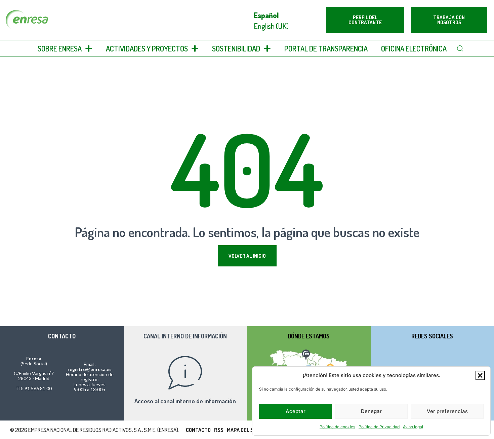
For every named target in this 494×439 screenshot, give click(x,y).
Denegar (371, 411)
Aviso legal (413, 426)
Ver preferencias (447, 411)
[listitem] (305, 353)
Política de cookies (337, 426)
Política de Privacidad (379, 426)
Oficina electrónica (414, 48)
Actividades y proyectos (147, 48)
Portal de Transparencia (326, 48)
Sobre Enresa (60, 48)
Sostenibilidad (236, 48)
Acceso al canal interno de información (185, 401)
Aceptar (295, 411)
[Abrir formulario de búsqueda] (460, 48)
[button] (480, 375)
